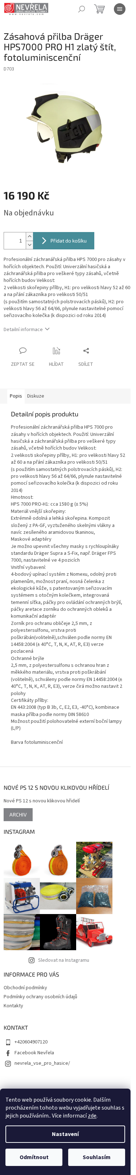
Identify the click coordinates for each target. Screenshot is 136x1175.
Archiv (18, 814)
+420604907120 (31, 1042)
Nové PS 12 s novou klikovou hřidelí (42, 801)
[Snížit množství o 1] (29, 245)
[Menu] (119, 9)
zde (92, 1116)
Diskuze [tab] (35, 396)
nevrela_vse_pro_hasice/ (42, 1063)
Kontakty (13, 1005)
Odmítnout (34, 1157)
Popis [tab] (16, 396)
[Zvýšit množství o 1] (29, 236)
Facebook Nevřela (34, 1052)
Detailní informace (23, 329)
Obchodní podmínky (25, 987)
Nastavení (65, 1134)
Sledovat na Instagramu (63, 960)
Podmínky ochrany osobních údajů (40, 996)
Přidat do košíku (68, 240)
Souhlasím (97, 1157)
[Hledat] (81, 9)
